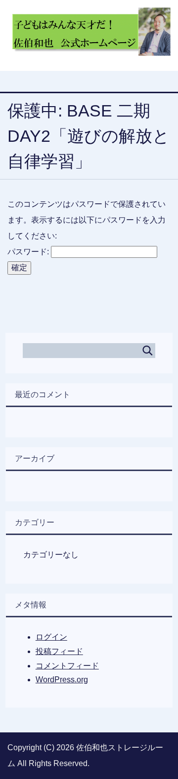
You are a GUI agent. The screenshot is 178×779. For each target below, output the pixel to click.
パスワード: (29, 251)
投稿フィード (59, 651)
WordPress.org (62, 679)
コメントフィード (67, 665)
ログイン (51, 637)
